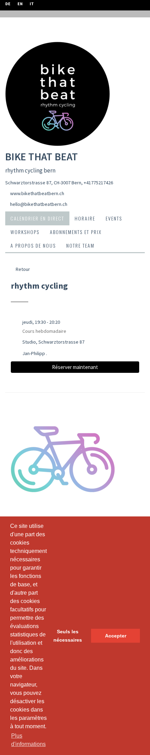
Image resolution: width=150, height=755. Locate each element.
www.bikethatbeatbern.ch (37, 193)
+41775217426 (98, 182)
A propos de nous (33, 245)
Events (114, 218)
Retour (22, 269)
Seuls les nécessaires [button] (67, 636)
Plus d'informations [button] (28, 740)
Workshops (24, 231)
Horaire (85, 218)
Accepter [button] (115, 635)
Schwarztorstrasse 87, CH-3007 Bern (43, 182)
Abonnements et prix (76, 231)
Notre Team (80, 245)
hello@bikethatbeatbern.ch (38, 204)
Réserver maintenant (75, 367)
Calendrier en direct (37, 218)
